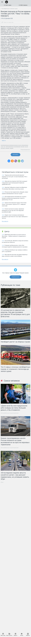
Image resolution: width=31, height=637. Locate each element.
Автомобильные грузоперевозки (10, 413)
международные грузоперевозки (13, 146)
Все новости (5, 221)
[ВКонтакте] (9, 161)
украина (11, 148)
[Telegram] (22, 161)
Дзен (2, 482)
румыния (7, 148)
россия (26, 146)
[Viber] (15, 161)
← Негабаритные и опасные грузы (9, 8)
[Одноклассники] (12, 161)
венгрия (22, 146)
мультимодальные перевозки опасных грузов (11, 145)
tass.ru (4, 140)
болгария (3, 148)
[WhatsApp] (19, 161)
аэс (4, 146)
